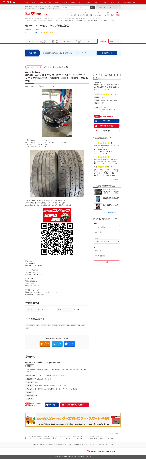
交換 (27, 328)
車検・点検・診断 (108, 15)
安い (38, 325)
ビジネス (87, 444)
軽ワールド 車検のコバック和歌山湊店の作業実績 (39, 20)
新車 (50, 2)
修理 (83, 325)
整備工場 (73, 2)
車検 (80, 2)
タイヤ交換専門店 (30, 325)
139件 (36, 32)
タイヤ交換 (87, 2)
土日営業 (43, 325)
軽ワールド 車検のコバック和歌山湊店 (92, 18)
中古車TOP (28, 18)
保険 (119, 2)
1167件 (37, 29)
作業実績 (117, 15)
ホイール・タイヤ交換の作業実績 (72, 18)
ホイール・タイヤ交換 (55, 18)
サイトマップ (109, 444)
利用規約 (42, 444)
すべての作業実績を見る (110, 212)
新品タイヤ (97, 2)
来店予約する (52, 405)
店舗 (110, 7)
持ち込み (54, 325)
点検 (68, 325)
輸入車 (33, 2)
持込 (49, 325)
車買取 (56, 2)
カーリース (64, 2)
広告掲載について (78, 444)
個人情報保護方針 (51, 444)
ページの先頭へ (114, 433)
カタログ (105, 2)
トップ (31, 41)
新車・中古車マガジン (129, 2)
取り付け (73, 325)
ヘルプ (102, 444)
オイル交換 (98, 15)
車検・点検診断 (79, 41)
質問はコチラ (95, 444)
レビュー (91, 41)
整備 (79, 325)
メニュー (116, 7)
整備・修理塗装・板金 (55, 41)
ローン (113, 2)
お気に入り (102, 7)
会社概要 (35, 444)
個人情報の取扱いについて (65, 444)
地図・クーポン (115, 41)
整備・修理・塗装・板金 (85, 15)
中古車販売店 (42, 2)
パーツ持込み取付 (71, 15)
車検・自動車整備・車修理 (40, 18)
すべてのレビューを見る (110, 179)
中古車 (26, 2)
